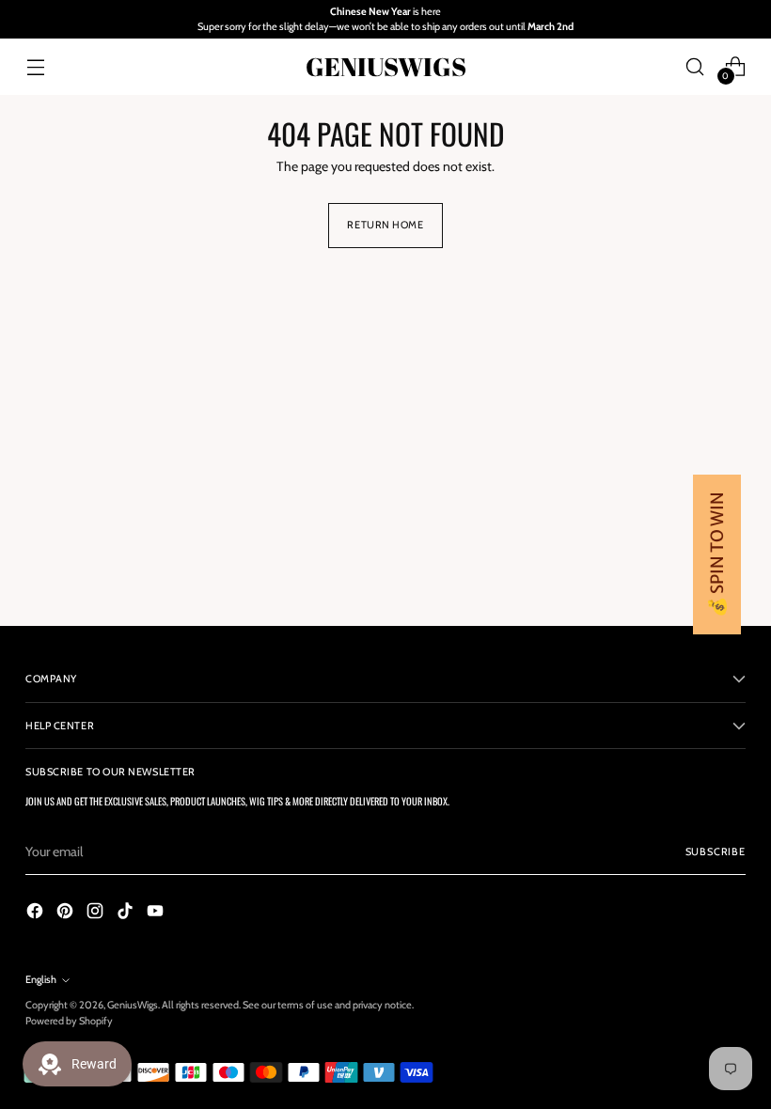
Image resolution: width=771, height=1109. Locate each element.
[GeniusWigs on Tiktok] (127, 913)
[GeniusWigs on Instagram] (97, 913)
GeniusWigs (132, 1004)
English (40, 979)
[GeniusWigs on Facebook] (36, 913)
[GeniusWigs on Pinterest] (66, 913)
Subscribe (715, 851)
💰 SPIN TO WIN (717, 554)
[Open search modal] (695, 66)
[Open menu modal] (35, 66)
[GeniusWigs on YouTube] (157, 913)
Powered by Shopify (69, 1020)
